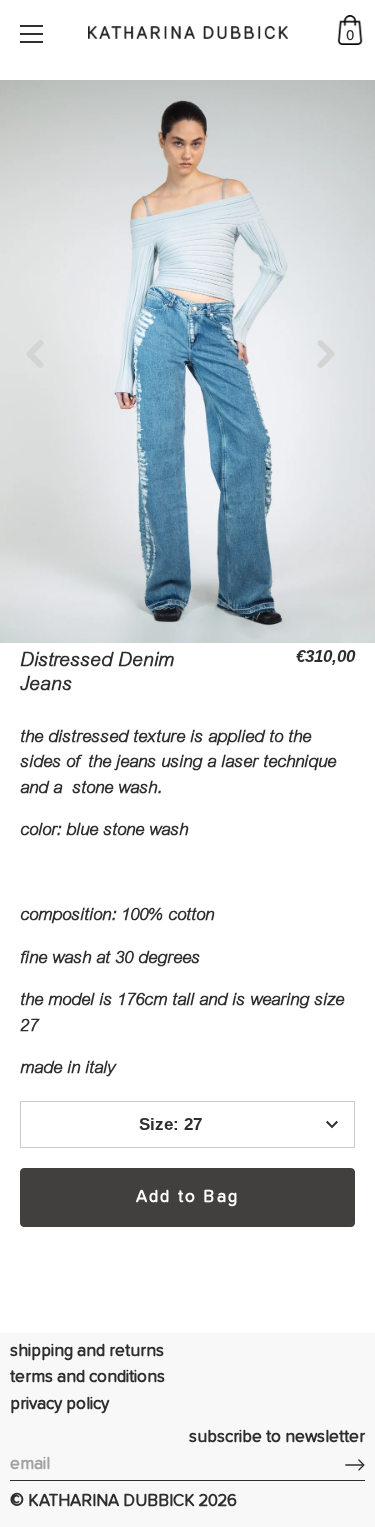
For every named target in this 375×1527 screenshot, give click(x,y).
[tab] (187, 902)
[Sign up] (355, 1465)
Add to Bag (187, 1197)
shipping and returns (87, 1351)
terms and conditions (87, 1377)
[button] (42, 354)
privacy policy (59, 1404)
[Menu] (32, 34)
